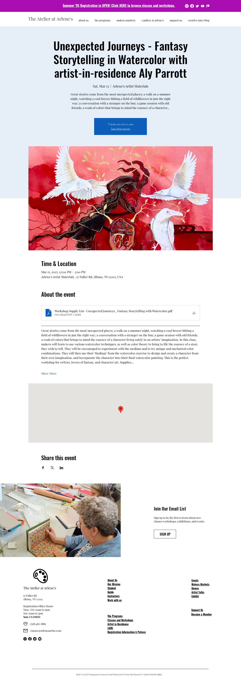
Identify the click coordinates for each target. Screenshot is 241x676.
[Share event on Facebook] (43, 467)
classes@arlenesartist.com (45, 630)
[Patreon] (208, 6)
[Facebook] (192, 6)
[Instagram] (187, 6)
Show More (48, 373)
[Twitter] (197, 6)
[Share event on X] (52, 467)
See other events (120, 128)
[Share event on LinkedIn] (61, 467)
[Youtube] (202, 6)
